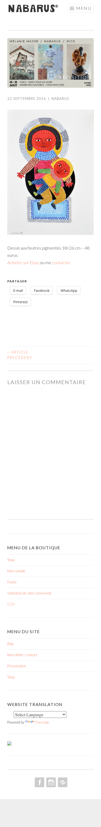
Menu (84, 8)
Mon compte (16, 571)
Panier (12, 582)
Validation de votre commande (29, 593)
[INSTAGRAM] (50, 782)
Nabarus (60, 98)
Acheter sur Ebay (23, 262)
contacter (61, 262)
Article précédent (19, 355)
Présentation (16, 666)
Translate (42, 722)
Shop (11, 560)
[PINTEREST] (62, 782)
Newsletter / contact (22, 655)
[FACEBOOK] (39, 782)
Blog (10, 644)
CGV (11, 604)
